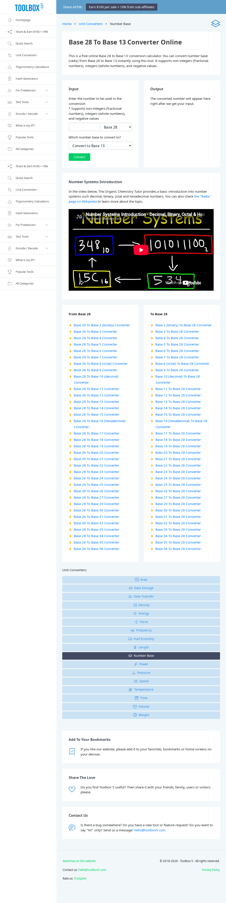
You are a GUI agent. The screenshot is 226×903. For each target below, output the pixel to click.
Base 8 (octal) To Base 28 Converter (182, 363)
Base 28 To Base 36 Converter (96, 548)
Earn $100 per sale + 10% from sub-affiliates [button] (121, 7)
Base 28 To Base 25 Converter (96, 484)
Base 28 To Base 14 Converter (96, 408)
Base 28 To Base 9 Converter (95, 370)
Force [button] (144, 622)
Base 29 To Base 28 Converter (178, 503)
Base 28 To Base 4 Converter (95, 338)
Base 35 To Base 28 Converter (178, 542)
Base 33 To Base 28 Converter (178, 529)
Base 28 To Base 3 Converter (95, 331)
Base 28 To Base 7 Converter (95, 357)
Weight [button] (144, 715)
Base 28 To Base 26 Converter (96, 491)
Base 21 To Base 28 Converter (178, 459)
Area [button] (143, 579)
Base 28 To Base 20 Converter (96, 452)
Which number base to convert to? (95, 137)
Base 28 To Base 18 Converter (96, 439)
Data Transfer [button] (144, 596)
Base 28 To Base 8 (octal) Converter (101, 363)
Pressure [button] (143, 673)
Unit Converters (91, 23)
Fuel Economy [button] (144, 639)
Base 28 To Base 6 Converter (95, 350)
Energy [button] (144, 613)
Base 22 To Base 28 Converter (178, 465)
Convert (79, 157)
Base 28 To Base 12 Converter (96, 395)
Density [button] (143, 605)
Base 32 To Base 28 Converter (178, 523)
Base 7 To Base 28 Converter (177, 357)
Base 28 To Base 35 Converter (96, 542)
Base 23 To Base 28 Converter (178, 471)
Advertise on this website (79, 861)
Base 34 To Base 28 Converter (178, 536)
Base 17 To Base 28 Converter (178, 433)
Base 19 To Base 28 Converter (178, 446)
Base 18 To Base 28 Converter (178, 439)
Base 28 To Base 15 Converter (96, 414)
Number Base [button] (144, 655)
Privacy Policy (211, 870)
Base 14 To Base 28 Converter (178, 408)
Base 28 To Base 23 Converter (96, 471)
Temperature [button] (143, 689)
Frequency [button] (144, 630)
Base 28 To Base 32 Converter (96, 523)
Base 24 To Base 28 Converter (178, 478)
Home (67, 23)
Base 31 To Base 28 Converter (178, 516)
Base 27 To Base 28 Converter (178, 497)
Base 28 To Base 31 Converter (96, 516)
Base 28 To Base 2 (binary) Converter (102, 325)
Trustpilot (80, 878)
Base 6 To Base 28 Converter (177, 350)
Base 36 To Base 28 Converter (178, 548)
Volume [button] (143, 706)
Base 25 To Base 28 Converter (178, 484)
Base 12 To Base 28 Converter (178, 395)
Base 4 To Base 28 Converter (177, 338)
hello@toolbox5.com (150, 830)
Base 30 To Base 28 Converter (178, 510)
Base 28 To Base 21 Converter (96, 459)
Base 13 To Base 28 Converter (178, 401)
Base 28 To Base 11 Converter (96, 388)
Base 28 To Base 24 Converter (96, 478)
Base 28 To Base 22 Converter (96, 465)
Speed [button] (144, 681)
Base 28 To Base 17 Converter (96, 433)
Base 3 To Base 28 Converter (177, 331)
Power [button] (143, 664)
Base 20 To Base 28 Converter (178, 452)
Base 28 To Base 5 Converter (95, 344)
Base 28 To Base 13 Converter (96, 401)
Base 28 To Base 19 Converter (96, 446)
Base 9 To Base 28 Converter (177, 370)
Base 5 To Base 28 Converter (177, 344)
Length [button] (144, 647)
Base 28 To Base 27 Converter (96, 497)
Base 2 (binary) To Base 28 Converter (183, 325)
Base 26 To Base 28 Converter (178, 491)
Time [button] (143, 698)
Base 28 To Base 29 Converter (96, 503)
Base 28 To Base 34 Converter (96, 536)
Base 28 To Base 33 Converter (96, 529)
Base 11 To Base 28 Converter (178, 388)
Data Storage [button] (143, 588)
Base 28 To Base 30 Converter (96, 510)
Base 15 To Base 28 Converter (178, 414)
